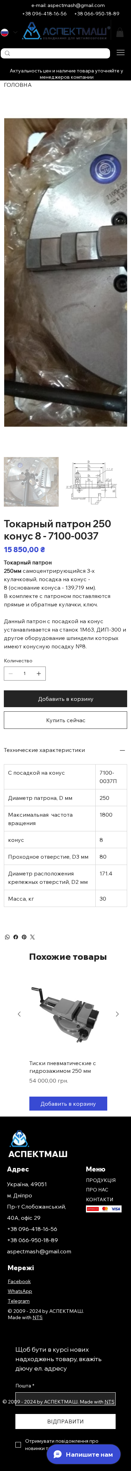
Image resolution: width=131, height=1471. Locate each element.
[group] (68, 1043)
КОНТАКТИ (99, 1199)
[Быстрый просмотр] (68, 1015)
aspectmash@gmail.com (39, 1251)
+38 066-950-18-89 (32, 1240)
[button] (120, 32)
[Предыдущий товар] (19, 1014)
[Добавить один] (39, 674)
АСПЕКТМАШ (37, 1154)
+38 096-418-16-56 (32, 1228)
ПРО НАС (97, 1190)
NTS (109, 1402)
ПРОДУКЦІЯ (101, 1180)
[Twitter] (32, 937)
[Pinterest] (24, 937)
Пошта (24, 1385)
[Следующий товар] (117, 1014)
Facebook (19, 1281)
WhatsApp (20, 1291)
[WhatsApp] (7, 937)
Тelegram (19, 1301)
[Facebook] (15, 937)
